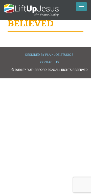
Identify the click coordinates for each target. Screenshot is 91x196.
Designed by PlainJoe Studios (49, 54)
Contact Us (49, 62)
